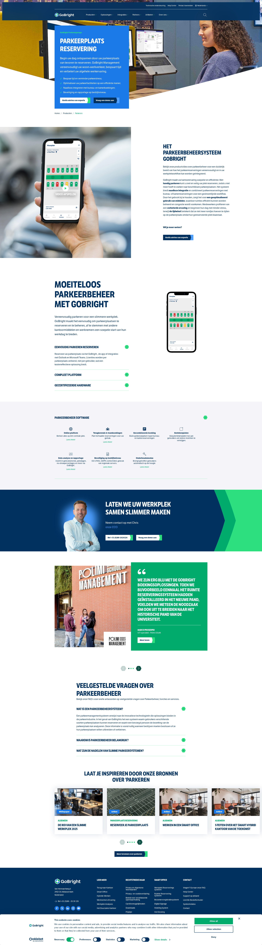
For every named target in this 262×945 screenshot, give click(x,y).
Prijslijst (129, 912)
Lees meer (70, 440)
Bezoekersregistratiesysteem (166, 900)
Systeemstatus (189, 904)
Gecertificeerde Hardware (73, 385)
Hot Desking (159, 912)
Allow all (214, 921)
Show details (160, 939)
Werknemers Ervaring (106, 900)
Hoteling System (161, 908)
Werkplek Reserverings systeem (164, 889)
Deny (213, 937)
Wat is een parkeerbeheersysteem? (99, 709)
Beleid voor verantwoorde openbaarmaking (136, 899)
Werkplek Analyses (105, 904)
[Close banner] (239, 918)
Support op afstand (191, 896)
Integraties (121, 15)
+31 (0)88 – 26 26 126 (70, 901)
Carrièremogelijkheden (135, 904)
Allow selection (213, 929)
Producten (90, 15)
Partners (136, 15)
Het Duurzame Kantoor (106, 908)
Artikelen (149, 15)
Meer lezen (144, 640)
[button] (128, 668)
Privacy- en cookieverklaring (137, 894)
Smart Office (102, 892)
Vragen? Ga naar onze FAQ (194, 888)
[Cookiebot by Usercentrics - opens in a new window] (36, 940)
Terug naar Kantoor (105, 888)
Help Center (188, 892)
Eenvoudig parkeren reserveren (77, 347)
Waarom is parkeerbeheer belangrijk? (102, 740)
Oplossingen (106, 15)
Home (57, 113)
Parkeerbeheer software (72, 418)
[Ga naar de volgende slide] (138, 668)
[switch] (97, 939)
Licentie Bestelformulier (193, 900)
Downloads (130, 908)
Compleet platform (68, 375)
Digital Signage (160, 904)
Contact (186, 908)
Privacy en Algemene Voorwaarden (134, 889)
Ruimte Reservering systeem (162, 895)
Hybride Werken (103, 896)
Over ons (163, 15)
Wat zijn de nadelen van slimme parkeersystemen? (110, 751)
